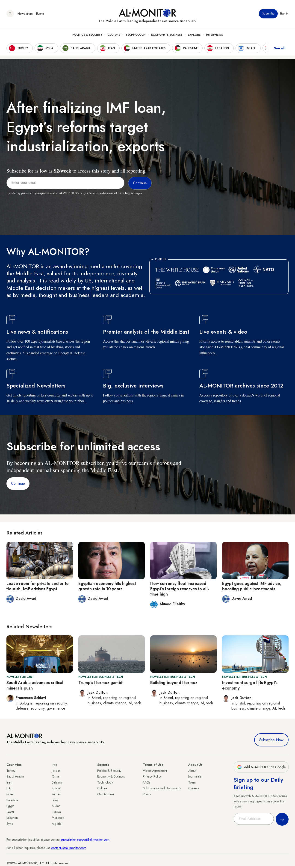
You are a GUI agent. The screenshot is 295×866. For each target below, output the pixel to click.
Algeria (57, 823)
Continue (18, 483)
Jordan (56, 770)
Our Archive (105, 794)
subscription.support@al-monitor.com (85, 839)
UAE (9, 788)
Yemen (56, 794)
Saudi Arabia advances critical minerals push (34, 685)
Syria (9, 823)
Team (192, 782)
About (192, 770)
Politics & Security (87, 34)
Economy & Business (166, 34)
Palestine (12, 800)
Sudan (56, 806)
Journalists (194, 776)
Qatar (10, 812)
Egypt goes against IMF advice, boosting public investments (251, 586)
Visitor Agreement (155, 770)
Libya (55, 800)
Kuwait (56, 788)
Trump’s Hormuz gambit (101, 683)
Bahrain (57, 782)
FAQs (146, 782)
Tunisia (56, 812)
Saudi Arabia (15, 776)
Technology (136, 34)
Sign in (284, 14)
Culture (114, 34)
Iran (9, 782)
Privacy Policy (152, 776)
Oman (56, 776)
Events (40, 13)
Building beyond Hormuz (173, 683)
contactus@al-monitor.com (68, 847)
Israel (9, 794)
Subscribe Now (271, 740)
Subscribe (268, 14)
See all (279, 48)
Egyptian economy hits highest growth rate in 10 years (107, 586)
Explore (194, 34)
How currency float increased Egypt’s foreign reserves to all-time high (179, 589)
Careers (193, 788)
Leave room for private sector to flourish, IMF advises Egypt (37, 586)
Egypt (10, 806)
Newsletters (25, 13)
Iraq (54, 764)
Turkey (10, 770)
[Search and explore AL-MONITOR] (10, 13)
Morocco (58, 817)
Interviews (214, 34)
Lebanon (12, 817)
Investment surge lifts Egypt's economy (249, 685)
